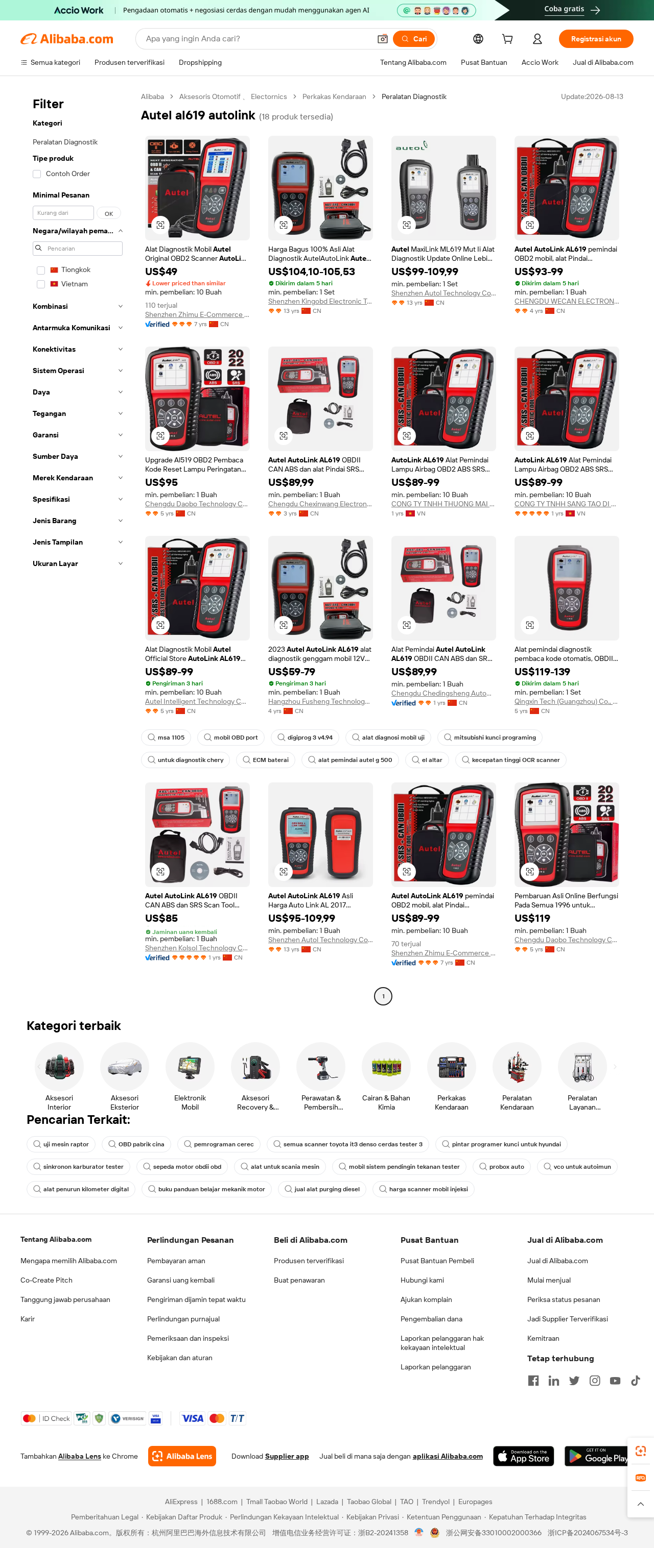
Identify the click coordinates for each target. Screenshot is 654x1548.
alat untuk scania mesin (285, 1166)
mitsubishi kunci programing (495, 737)
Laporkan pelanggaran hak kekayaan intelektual (442, 1343)
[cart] (509, 40)
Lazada (327, 1501)
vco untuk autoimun (582, 1166)
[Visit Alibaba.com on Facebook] (533, 1380)
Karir (27, 1319)
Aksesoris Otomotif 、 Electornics (233, 96)
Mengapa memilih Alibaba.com (68, 1261)
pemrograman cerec (224, 1144)
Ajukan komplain (426, 1299)
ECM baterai (271, 760)
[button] (383, 39)
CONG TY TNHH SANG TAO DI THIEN (567, 504)
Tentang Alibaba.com (55, 1239)
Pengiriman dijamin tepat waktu (196, 1299)
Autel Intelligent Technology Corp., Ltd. (197, 701)
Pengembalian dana (431, 1319)
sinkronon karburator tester (83, 1166)
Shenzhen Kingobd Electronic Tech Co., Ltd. (320, 301)
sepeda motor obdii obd (187, 1166)
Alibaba (152, 96)
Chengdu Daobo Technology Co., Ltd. (197, 504)
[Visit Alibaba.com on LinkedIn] (554, 1380)
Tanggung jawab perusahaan (65, 1299)
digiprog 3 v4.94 (310, 737)
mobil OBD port (236, 737)
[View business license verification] (419, 1533)
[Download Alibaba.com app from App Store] (523, 1456)
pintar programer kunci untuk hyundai (506, 1144)
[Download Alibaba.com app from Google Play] (599, 1456)
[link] (640, 1451)
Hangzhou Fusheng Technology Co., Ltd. (320, 701)
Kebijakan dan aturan (180, 1358)
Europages (475, 1501)
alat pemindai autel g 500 (355, 760)
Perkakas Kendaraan (334, 96)
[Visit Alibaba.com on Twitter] (574, 1380)
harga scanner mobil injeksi (428, 1189)
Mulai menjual (549, 1280)
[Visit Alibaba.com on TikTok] (635, 1380)
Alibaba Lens (79, 1456)
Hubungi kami (422, 1280)
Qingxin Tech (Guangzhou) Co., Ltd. (567, 701)
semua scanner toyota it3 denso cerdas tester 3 (353, 1144)
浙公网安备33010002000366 (494, 1533)
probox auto (506, 1166)
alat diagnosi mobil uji (393, 737)
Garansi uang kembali (181, 1280)
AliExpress (181, 1501)
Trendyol (436, 1501)
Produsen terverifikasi (309, 1261)
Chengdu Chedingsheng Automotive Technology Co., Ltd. (443, 693)
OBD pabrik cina (142, 1144)
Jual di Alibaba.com (557, 1261)
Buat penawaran (299, 1280)
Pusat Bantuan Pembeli (437, 1261)
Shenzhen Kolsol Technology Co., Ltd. (197, 948)
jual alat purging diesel (327, 1189)
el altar (432, 760)
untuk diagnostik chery (190, 760)
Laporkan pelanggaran (436, 1367)
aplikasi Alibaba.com (448, 1456)
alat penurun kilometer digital (86, 1189)
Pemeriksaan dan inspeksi (188, 1338)
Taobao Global (369, 1501)
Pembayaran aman (176, 1261)
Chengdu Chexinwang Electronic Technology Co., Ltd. (320, 504)
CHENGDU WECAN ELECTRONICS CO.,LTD (567, 301)
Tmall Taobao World (277, 1501)
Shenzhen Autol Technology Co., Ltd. (443, 293)
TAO (406, 1501)
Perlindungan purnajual (183, 1319)
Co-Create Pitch (46, 1280)
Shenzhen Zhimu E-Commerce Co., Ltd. (197, 314)
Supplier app (287, 1456)
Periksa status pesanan (563, 1299)
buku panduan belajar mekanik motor (211, 1189)
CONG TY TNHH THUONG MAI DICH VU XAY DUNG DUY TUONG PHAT (443, 504)
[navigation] (78, 548)
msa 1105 (171, 737)
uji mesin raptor (66, 1144)
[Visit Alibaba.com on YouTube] (615, 1380)
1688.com (222, 1501)
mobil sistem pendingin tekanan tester (404, 1166)
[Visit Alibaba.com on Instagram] (595, 1380)
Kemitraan (543, 1338)
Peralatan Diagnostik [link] (414, 96)
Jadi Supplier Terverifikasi (567, 1319)
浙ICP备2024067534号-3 (588, 1533)
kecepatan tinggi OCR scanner (516, 760)
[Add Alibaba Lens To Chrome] (182, 1456)
